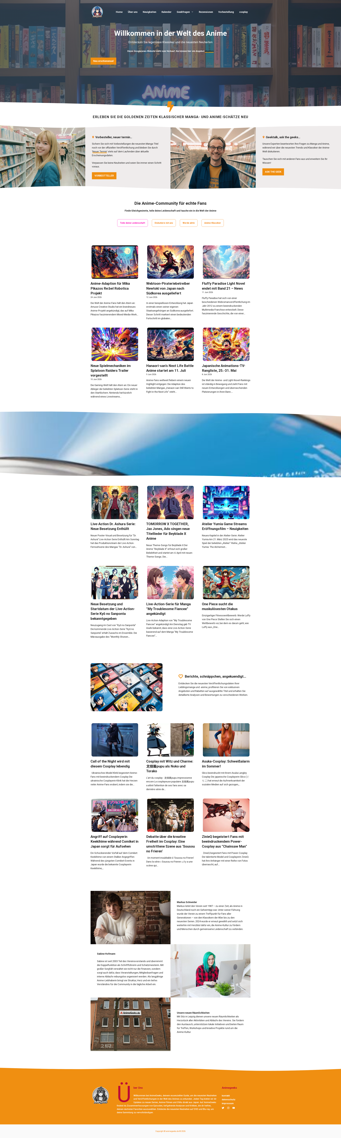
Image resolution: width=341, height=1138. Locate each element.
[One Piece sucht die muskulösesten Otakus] (226, 597)
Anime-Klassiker (212, 223)
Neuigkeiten (149, 12)
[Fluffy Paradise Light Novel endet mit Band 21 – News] (226, 276)
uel (103, 61)
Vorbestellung (226, 12)
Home (119, 12)
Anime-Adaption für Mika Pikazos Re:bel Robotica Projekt (110, 288)
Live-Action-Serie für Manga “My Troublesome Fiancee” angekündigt (168, 609)
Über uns (132, 12)
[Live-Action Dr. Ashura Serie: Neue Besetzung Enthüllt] (115, 517)
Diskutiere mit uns (164, 223)
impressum (228, 1103)
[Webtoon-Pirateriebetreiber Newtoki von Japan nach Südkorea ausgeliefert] (170, 276)
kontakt (226, 1095)
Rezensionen (206, 12)
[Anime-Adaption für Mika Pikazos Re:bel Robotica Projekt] (115, 276)
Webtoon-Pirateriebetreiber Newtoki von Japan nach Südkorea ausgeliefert (168, 288)
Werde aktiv (189, 223)
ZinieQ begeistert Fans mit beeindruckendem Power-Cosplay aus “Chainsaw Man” (224, 841)
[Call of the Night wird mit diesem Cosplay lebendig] (115, 754)
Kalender (166, 12)
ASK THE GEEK (273, 171)
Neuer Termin (99, 151)
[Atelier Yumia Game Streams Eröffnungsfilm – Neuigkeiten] (226, 517)
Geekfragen (183, 12)
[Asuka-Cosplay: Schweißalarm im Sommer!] (226, 754)
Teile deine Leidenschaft (132, 223)
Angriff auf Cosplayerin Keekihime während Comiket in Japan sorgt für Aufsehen (114, 841)
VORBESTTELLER (104, 175)
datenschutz (228, 1099)
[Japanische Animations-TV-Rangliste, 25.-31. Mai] (226, 358)
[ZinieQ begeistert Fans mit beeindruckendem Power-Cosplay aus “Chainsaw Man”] (226, 829)
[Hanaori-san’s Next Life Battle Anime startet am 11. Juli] (170, 358)
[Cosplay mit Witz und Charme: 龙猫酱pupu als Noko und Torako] (170, 754)
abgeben (209, 51)
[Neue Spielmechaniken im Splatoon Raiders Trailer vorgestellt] (115, 358)
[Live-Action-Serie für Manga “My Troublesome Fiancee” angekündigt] (170, 597)
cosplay (243, 12)
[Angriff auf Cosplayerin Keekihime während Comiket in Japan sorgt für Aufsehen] (115, 829)
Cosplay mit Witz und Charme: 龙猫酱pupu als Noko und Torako (169, 766)
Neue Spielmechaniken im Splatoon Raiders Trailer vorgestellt (111, 370)
